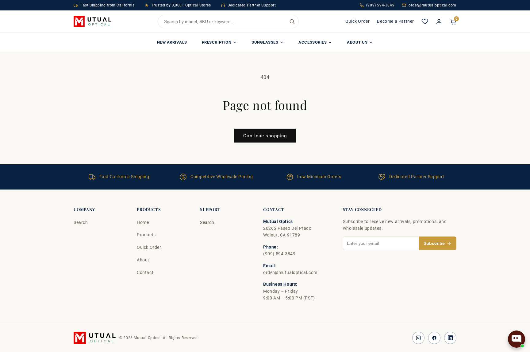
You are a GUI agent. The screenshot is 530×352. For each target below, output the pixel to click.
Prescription (216, 42)
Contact (145, 272)
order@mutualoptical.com (432, 5)
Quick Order (357, 21)
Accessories (312, 42)
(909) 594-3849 (380, 5)
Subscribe (434, 243)
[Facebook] (434, 338)
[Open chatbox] (516, 339)
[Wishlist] (424, 21)
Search (81, 222)
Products (146, 234)
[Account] (439, 21)
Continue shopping (265, 136)
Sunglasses (265, 42)
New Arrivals (172, 42)
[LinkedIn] (450, 338)
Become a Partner (395, 21)
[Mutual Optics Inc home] (92, 21)
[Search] (292, 21)
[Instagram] (418, 338)
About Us (357, 42)
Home (143, 222)
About (143, 259)
